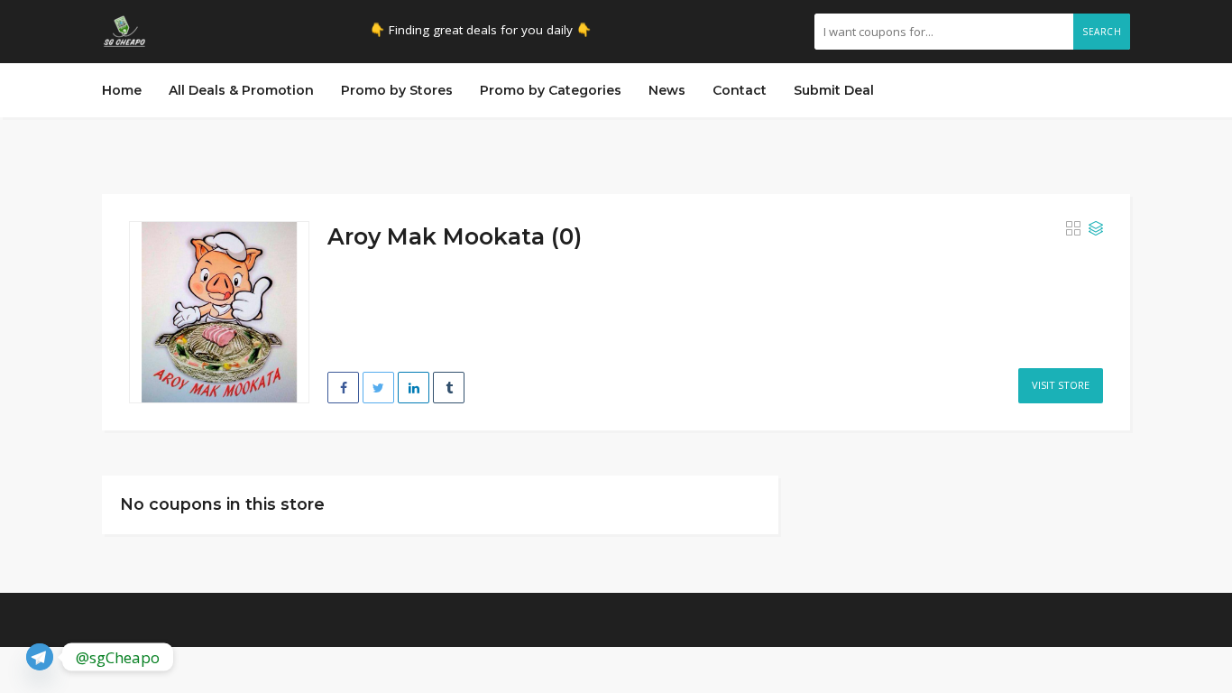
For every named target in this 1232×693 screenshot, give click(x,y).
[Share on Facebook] (343, 387)
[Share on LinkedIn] (413, 387)
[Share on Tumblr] (448, 387)
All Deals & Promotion (241, 90)
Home (122, 90)
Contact (740, 90)
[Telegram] (39, 656)
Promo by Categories (550, 90)
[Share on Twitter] (378, 387)
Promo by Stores (397, 90)
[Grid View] (1073, 229)
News (666, 90)
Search (1101, 31)
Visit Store (1060, 385)
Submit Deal (834, 90)
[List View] (1096, 229)
